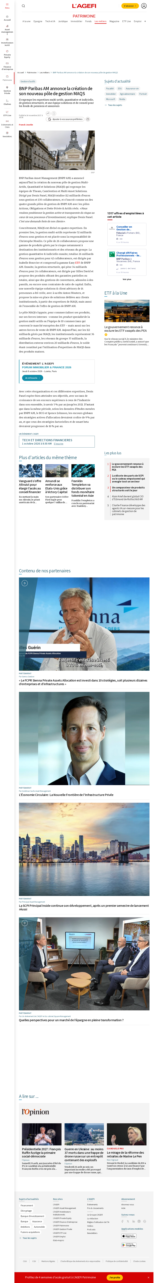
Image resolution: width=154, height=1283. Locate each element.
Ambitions (25, 1226)
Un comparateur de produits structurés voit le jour (128, 489)
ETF (77, 262)
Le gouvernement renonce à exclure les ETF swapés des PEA (125, 329)
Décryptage (26, 1210)
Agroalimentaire (127, 93)
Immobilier (111, 93)
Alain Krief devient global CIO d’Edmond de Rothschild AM (127, 498)
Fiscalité (110, 88)
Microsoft (110, 99)
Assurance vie (132, 88)
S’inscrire (58, 443)
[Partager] (48, 113)
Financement (27, 1205)
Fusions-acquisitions (30, 1232)
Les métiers (44, 72)
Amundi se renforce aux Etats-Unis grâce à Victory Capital (56, 486)
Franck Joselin (26, 124)
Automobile (39, 1226)
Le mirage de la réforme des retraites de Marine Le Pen (125, 1154)
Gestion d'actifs (28, 81)
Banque (24, 1221)
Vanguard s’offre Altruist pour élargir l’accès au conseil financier (30, 486)
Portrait (143, 93)
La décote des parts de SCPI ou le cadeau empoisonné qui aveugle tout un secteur (128, 478)
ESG (120, 88)
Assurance (37, 1221)
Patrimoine (31, 72)
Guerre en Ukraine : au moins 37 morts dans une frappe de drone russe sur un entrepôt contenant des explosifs (84, 1154)
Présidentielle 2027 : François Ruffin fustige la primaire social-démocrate (41, 1152)
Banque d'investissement (32, 1216)
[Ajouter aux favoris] (54, 113)
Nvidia (122, 99)
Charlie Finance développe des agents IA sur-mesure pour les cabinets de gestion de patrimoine (128, 510)
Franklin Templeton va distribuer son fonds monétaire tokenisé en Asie (82, 488)
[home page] (84, 5)
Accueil (20, 72)
